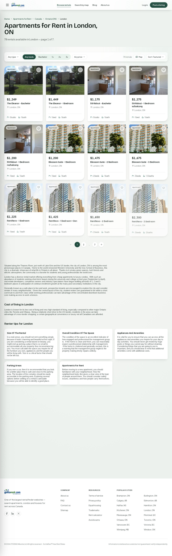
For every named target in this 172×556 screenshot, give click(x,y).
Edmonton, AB (150, 500)
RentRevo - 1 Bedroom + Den (63, 220)
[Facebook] (6, 513)
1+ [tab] (53, 57)
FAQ (62, 500)
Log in (145, 5)
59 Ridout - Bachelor (100, 103)
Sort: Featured (154, 57)
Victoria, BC (149, 524)
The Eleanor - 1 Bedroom (61, 103)
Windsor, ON (149, 529)
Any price (78, 57)
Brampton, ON (123, 495)
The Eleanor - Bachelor (18, 103)
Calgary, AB (122, 500)
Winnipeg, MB (123, 529)
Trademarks (94, 510)
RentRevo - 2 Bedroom (101, 220)
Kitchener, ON (123, 510)
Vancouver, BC (123, 524)
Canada (38, 19)
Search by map (82, 5)
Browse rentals (64, 5)
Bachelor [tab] (42, 57)
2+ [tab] (60, 57)
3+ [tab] (67, 57)
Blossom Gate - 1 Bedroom (62, 162)
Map (140, 57)
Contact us (66, 505)
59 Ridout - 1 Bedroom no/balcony (18, 163)
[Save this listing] (38, 69)
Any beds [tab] (29, 57)
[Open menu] (7, 5)
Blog (94, 5)
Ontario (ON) (51, 19)
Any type (12, 57)
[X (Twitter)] (18, 513)
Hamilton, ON (150, 505)
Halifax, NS (121, 505)
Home (7, 19)
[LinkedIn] (12, 513)
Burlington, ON (150, 495)
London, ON (149, 510)
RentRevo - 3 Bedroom (143, 220)
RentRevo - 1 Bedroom (18, 220)
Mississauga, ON (124, 515)
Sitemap (64, 510)
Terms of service (96, 495)
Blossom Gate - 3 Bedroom (146, 162)
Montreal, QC (150, 515)
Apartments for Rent (22, 19)
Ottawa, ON (122, 520)
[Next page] (101, 244)
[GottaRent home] (17, 5)
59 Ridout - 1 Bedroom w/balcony (143, 105)
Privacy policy (95, 500)
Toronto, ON (149, 520)
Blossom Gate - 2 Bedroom (104, 162)
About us (105, 5)
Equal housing (95, 505)
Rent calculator (95, 515)
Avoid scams (94, 520)
